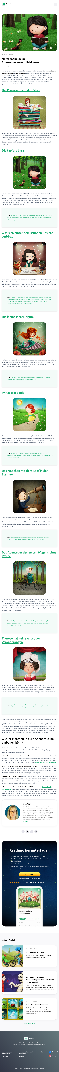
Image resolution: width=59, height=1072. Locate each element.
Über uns (5, 1056)
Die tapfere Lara (13, 150)
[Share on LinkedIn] (31, 831)
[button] (55, 4)
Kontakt (21, 1056)
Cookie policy (34, 1068)
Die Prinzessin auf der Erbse (21, 90)
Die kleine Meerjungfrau (18, 317)
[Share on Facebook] (23, 831)
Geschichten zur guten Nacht (7, 1052)
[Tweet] (27, 831)
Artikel (41, 1052)
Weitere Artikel (29, 1023)
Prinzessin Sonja (13, 393)
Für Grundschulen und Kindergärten (26, 1052)
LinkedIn (25, 821)
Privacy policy (27, 1068)
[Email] (35, 831)
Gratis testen (29, 874)
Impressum (41, 1068)
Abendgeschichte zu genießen (45, 762)
